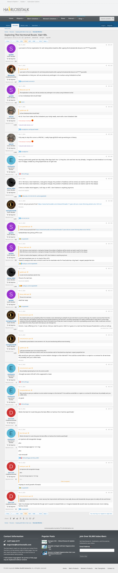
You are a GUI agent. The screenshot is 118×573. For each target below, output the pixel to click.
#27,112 (110, 290)
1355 (21, 41)
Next (45, 41)
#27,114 (110, 335)
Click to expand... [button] (65, 481)
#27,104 (110, 107)
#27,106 (110, 156)
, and (34, 196)
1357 (29, 41)
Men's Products (74, 568)
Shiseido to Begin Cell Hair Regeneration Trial (61, 546)
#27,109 (110, 223)
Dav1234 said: (23, 433)
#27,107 (110, 178)
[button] (29, 25)
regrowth (48, 37)
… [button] (13, 41)
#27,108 (110, 201)
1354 (17, 41)
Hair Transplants (100, 568)
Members (35, 25)
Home (11, 18)
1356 (25, 41)
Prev (8, 41)
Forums (15, 25)
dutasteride (35, 37)
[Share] (106, 45)
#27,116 (110, 386)
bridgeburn (9, 37)
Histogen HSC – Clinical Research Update (61, 541)
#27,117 (110, 409)
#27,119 (110, 463)
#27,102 (110, 65)
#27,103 (110, 86)
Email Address (85, 547)
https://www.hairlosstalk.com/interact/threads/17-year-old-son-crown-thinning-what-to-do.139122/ (70, 204)
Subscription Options (33, 1)
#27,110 (110, 244)
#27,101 (110, 45)
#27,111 (110, 268)
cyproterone (27, 37)
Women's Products (87, 568)
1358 (33, 41)
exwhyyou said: (24, 466)
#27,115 (110, 364)
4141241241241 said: (25, 315)
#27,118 (110, 429)
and (27, 81)
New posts (7, 28)
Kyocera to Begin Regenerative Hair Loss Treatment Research (61, 553)
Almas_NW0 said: (24, 247)
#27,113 (110, 311)
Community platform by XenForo (59, 528)
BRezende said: (24, 90)
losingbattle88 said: (25, 226)
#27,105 (110, 134)
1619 (40, 41)
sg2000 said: (23, 69)
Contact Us (110, 568)
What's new (24, 25)
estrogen (42, 37)
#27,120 (110, 492)
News (63, 18)
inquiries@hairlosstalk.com (19, 544)
